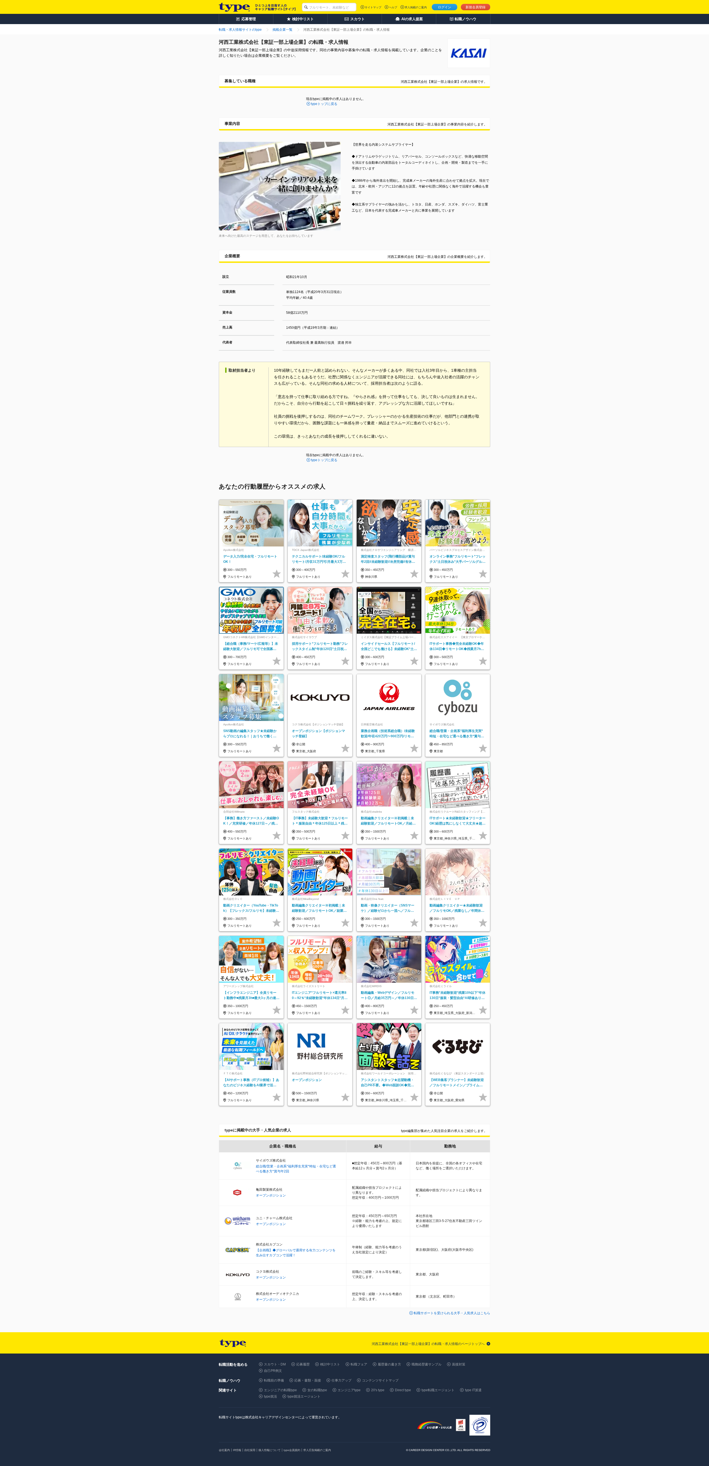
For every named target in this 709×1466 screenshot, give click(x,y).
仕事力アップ (341, 1380)
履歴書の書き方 (389, 1364)
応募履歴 (303, 1364)
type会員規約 (292, 1450)
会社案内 (224, 1450)
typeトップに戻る (324, 104)
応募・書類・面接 (307, 1380)
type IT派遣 (473, 1390)
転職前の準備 (274, 1380)
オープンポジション (271, 1195)
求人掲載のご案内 (416, 7)
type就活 (270, 1396)
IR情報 (237, 1450)
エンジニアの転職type (280, 1390)
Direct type (403, 1390)
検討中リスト (330, 1364)
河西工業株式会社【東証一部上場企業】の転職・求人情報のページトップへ (428, 1344)
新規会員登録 (475, 7)
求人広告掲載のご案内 (317, 1450)
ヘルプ (393, 7)
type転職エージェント (438, 1390)
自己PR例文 (273, 1371)
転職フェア (359, 1364)
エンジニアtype (349, 1390)
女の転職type (317, 1390)
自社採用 (249, 1450)
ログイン (444, 7)
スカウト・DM (275, 1364)
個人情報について (269, 1450)
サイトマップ (373, 7)
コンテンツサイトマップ (380, 1380)
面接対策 (458, 1364)
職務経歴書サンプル (426, 1364)
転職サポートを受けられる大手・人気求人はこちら (452, 1313)
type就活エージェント (303, 1396)
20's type (377, 1390)
